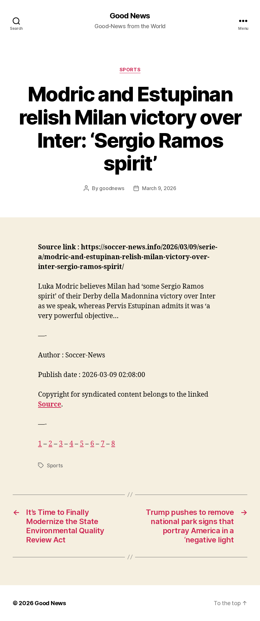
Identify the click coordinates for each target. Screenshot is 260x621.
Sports (130, 70)
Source (49, 404)
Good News (130, 16)
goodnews (111, 188)
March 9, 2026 (159, 188)
